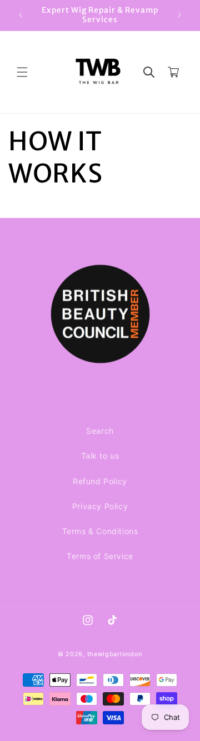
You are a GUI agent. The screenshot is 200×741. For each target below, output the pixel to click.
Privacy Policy (100, 506)
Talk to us (100, 455)
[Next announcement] (179, 15)
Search (100, 430)
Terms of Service (100, 556)
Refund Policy (100, 481)
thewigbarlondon (115, 654)
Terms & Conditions (100, 531)
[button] (22, 72)
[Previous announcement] (20, 15)
